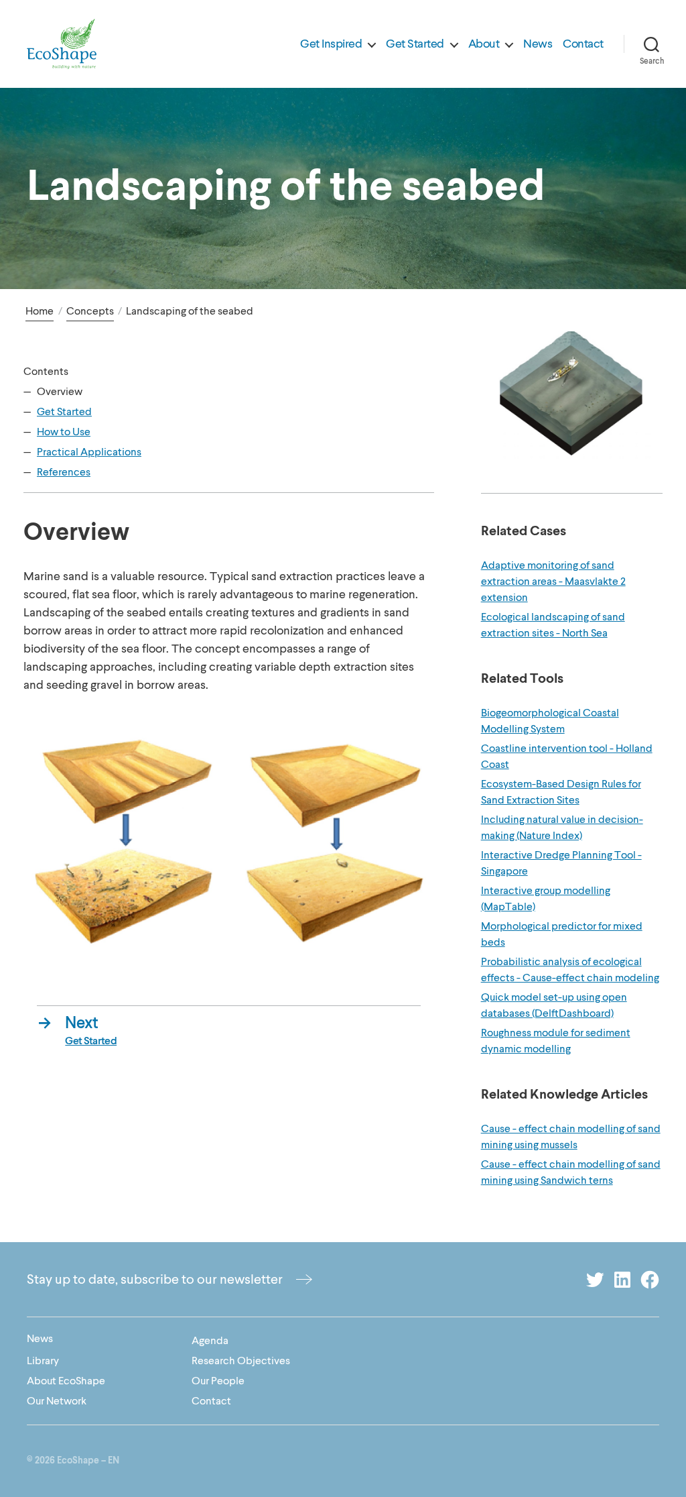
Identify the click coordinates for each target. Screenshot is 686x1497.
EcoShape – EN (88, 1460)
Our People (218, 1381)
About (484, 44)
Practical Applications (89, 452)
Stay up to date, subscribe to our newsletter (155, 1279)
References (63, 472)
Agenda (210, 1340)
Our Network (56, 1401)
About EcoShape (66, 1381)
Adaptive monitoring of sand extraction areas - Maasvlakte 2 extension (553, 581)
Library (43, 1361)
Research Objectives (241, 1361)
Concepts (90, 311)
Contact (583, 44)
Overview (59, 391)
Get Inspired (331, 44)
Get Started (415, 44)
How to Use (63, 432)
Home (39, 311)
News (537, 44)
